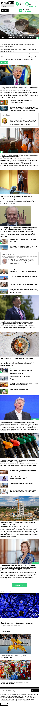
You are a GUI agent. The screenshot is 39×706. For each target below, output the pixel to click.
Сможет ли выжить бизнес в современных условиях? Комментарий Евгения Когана (23, 490)
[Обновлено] (19, 396)
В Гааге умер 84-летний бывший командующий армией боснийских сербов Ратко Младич (18, 228)
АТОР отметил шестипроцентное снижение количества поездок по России (23, 277)
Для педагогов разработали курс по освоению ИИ (21, 484)
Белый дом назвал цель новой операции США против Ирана (21, 57)
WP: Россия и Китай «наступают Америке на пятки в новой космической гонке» (23, 246)
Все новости (4, 62)
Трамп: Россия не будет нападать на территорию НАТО (19, 88)
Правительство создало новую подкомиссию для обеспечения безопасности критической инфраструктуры (24, 291)
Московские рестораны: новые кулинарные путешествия (17, 359)
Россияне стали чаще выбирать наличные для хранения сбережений (23, 471)
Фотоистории (5, 632)
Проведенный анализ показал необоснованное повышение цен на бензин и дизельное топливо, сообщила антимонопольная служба (19, 465)
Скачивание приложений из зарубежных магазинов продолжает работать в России (23, 283)
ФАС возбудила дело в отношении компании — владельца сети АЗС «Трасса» (18, 461)
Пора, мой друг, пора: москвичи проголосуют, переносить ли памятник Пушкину (22, 378)
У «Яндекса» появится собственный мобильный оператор (21, 101)
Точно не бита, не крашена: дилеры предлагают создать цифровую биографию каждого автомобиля (23, 372)
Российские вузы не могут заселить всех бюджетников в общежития (16, 197)
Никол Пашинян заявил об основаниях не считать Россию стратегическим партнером (23, 270)
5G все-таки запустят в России (19, 389)
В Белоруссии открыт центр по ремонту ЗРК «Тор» (18, 59)
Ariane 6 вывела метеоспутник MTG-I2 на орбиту (18, 54)
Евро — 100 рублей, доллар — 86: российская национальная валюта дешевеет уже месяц (18, 36)
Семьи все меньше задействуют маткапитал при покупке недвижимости (19, 156)
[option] (19, 605)
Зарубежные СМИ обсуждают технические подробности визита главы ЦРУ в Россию (16, 323)
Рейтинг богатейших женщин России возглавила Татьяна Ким (21, 477)
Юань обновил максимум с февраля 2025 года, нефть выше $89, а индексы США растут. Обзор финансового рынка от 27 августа (24, 108)
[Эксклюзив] (19, 539)
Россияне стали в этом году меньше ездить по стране (23, 240)
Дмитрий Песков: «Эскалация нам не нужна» (17, 422)
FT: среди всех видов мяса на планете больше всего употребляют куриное (24, 383)
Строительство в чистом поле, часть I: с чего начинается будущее (17, 523)
